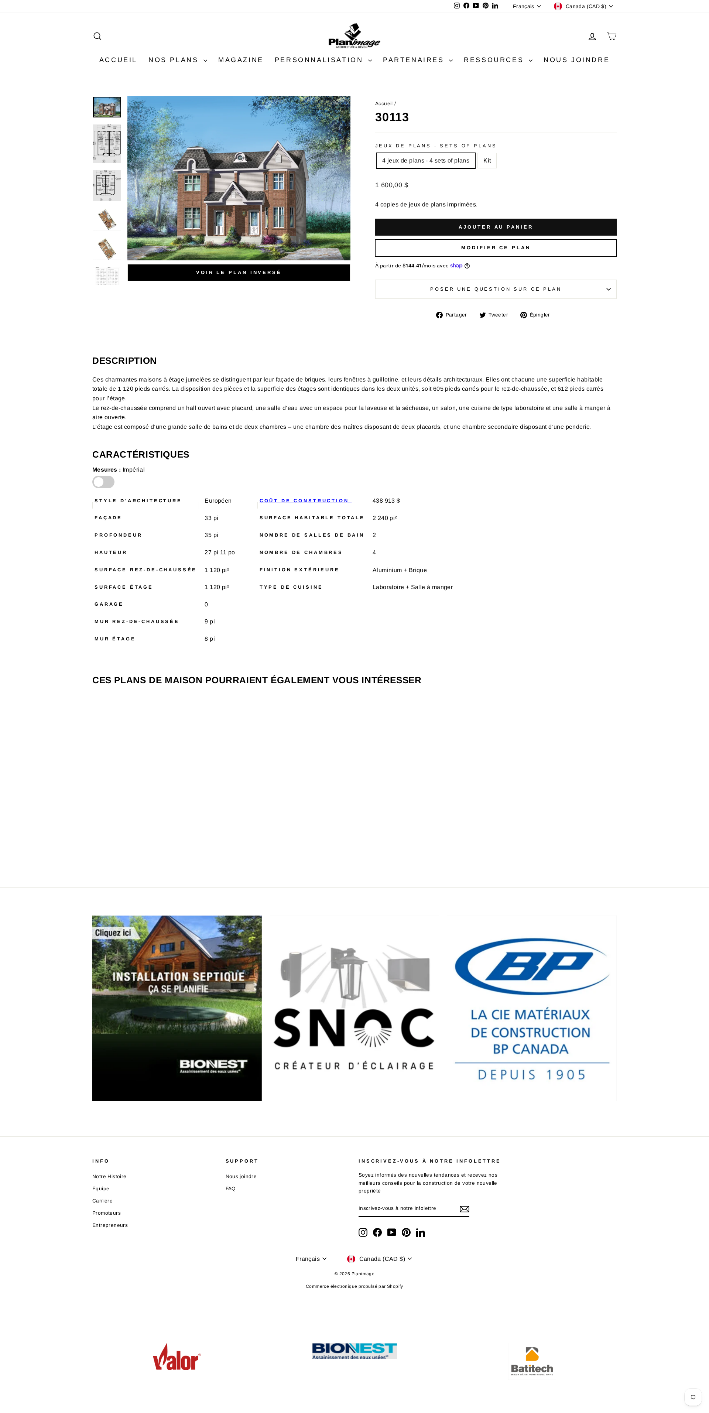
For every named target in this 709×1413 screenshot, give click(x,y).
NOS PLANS (175, 60)
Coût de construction (306, 500)
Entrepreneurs (110, 1225)
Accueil (384, 103)
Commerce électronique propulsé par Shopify (354, 1286)
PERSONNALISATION (320, 60)
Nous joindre (241, 1176)
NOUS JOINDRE (577, 60)
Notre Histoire (109, 1176)
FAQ (231, 1188)
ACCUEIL (118, 60)
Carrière (102, 1201)
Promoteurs (106, 1213)
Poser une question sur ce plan (495, 289)
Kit (487, 160)
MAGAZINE (241, 60)
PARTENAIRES (415, 60)
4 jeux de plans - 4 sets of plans (425, 160)
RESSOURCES (495, 60)
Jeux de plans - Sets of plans (436, 145)
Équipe (100, 1188)
